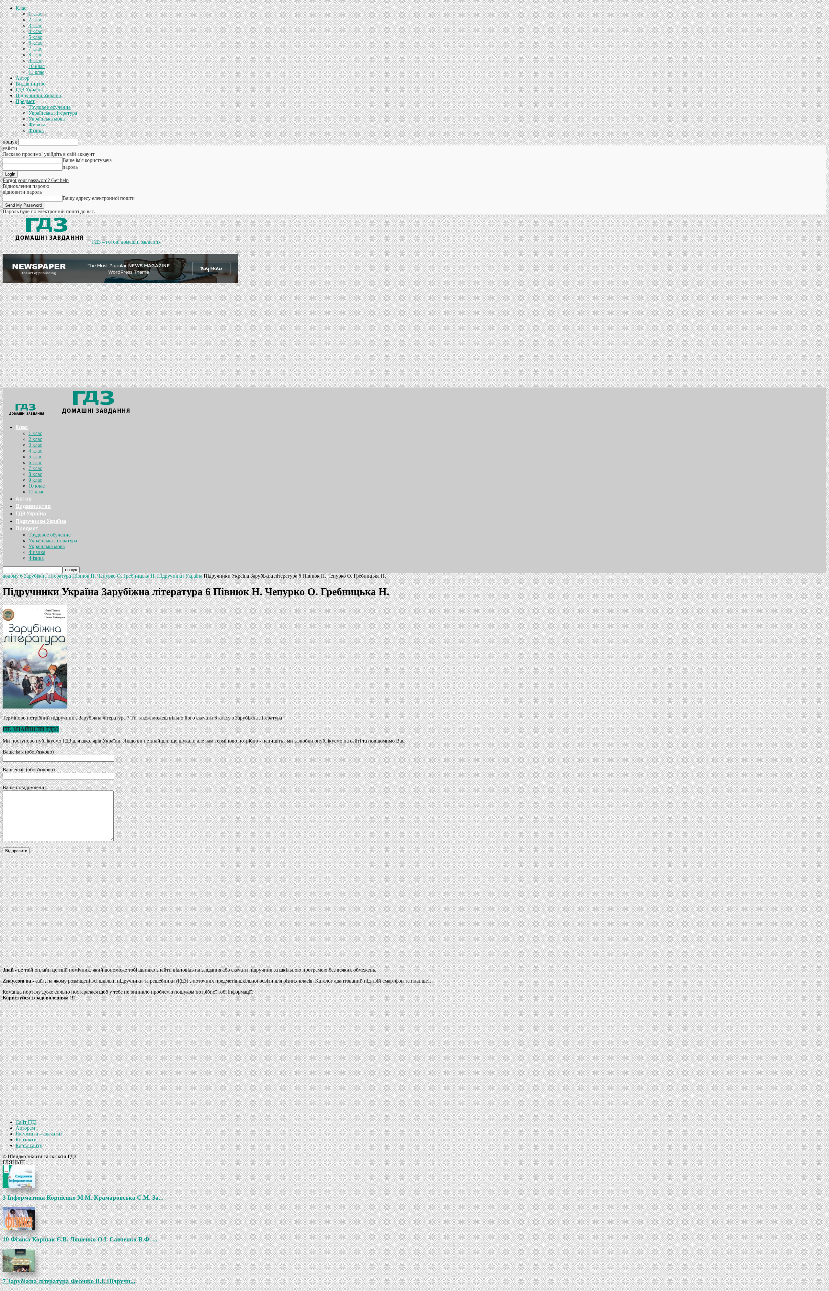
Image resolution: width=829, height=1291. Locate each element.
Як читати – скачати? (39, 1133)
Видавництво (31, 83)
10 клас (36, 66)
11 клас (36, 72)
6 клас (35, 43)
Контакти (26, 1139)
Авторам (25, 1128)
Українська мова (46, 118)
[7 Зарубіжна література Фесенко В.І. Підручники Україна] (414, 1260)
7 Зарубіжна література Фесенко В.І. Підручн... (69, 1281)
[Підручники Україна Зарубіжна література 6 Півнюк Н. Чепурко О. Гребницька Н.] (35, 706)
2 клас (35, 19)
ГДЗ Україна (29, 89)
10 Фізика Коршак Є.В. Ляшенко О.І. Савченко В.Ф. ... (80, 1239)
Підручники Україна (38, 95)
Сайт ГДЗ (26, 1122)
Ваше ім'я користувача (87, 160)
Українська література (52, 113)
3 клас (35, 25)
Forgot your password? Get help (36, 180)
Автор (22, 78)
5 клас (35, 37)
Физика (36, 124)
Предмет (25, 101)
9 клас (35, 60)
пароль (70, 167)
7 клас (35, 49)
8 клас (35, 54)
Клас (21, 8)
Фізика (36, 130)
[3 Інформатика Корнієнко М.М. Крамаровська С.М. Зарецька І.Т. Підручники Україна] (414, 1176)
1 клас (35, 14)
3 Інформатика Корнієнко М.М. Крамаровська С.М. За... (83, 1197)
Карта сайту (29, 1145)
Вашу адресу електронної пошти (98, 198)
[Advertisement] (414, 339)
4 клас (35, 31)
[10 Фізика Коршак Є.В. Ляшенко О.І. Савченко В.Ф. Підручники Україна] (414, 1218)
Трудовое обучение (49, 107)
